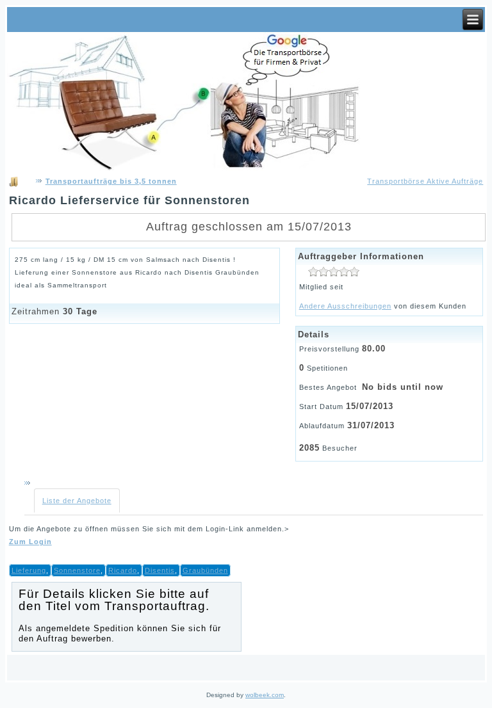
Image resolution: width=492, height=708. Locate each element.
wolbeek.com (264, 694)
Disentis (160, 570)
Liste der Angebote (76, 500)
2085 (309, 448)
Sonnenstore (77, 570)
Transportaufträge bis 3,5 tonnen (111, 181)
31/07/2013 (371, 425)
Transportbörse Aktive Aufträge (425, 181)
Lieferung (29, 570)
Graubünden (205, 570)
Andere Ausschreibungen (345, 306)
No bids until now (402, 387)
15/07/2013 (369, 406)
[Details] (333, 271)
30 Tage (80, 311)
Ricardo (122, 570)
